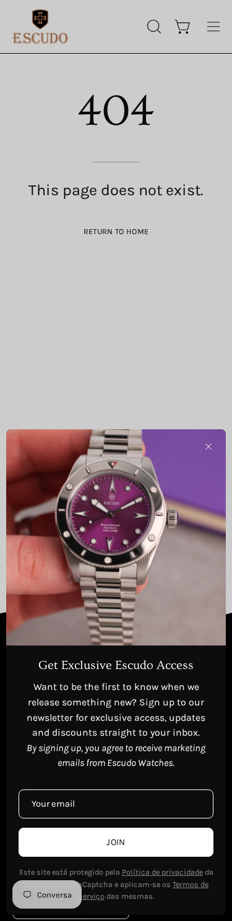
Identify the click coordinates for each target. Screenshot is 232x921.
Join (115, 842)
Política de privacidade (162, 872)
